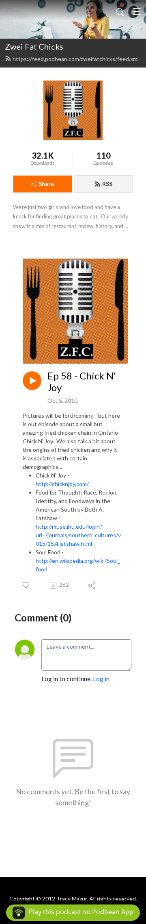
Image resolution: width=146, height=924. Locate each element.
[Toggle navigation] (136, 11)
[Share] (92, 585)
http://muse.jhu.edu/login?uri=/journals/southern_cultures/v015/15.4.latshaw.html (78, 535)
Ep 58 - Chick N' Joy (81, 381)
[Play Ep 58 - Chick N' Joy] (32, 380)
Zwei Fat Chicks (34, 46)
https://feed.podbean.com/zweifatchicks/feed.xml (76, 58)
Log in (101, 678)
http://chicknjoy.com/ (62, 483)
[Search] (120, 11)
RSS (107, 183)
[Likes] (26, 585)
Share (46, 183)
